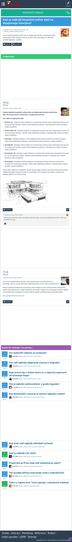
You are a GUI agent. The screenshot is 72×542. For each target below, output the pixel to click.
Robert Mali (38, 366)
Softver (19, 29)
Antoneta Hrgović (37, 456)
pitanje (11, 29)
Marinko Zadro (38, 387)
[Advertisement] (36, 79)
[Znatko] (13, 3)
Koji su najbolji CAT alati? (22, 453)
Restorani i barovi (31, 397)
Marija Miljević (38, 356)
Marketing (27, 533)
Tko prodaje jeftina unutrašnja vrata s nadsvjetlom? (36, 472)
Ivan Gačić (25, 29)
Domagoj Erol (38, 476)
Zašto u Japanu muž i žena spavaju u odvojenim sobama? (39, 482)
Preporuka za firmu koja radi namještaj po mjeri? (35, 463)
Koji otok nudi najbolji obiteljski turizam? (31, 443)
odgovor (11, 108)
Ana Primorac (41, 397)
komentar (12, 215)
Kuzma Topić (18, 277)
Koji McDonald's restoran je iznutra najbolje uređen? (37, 393)
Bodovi (51, 533)
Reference (40, 533)
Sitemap (32, 536)
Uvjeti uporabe (10, 536)
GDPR (23, 536)
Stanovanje (30, 356)
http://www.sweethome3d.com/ (13, 296)
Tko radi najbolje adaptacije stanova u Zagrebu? (34, 362)
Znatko (22, 31)
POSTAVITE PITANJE (33, 12)
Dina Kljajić (20, 215)
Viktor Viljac (18, 108)
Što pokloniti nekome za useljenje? (28, 352)
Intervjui (15, 533)
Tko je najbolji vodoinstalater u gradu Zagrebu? (34, 384)
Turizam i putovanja (32, 446)
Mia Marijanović (38, 466)
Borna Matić (38, 378)
